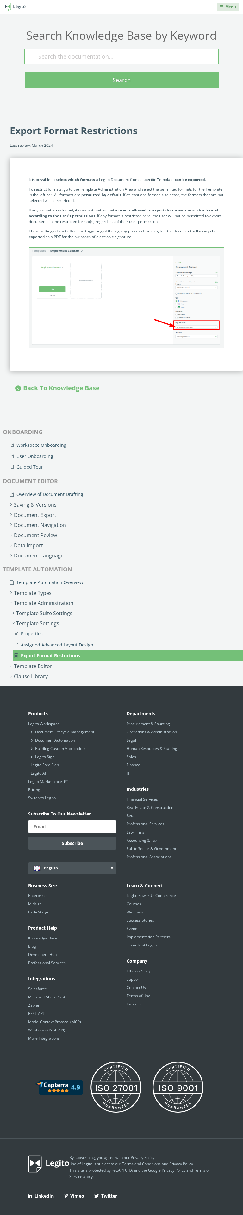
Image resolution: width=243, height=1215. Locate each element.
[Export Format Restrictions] (126, 297)
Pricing (34, 789)
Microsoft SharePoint (46, 997)
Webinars (135, 912)
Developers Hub (42, 954)
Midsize (35, 903)
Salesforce (37, 988)
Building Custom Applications (60, 748)
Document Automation (55, 740)
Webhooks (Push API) (46, 1030)
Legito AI (38, 773)
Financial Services (142, 799)
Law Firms (135, 832)
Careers (134, 1004)
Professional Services (145, 824)
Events (132, 928)
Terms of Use (138, 995)
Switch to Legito (42, 798)
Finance (133, 765)
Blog (32, 946)
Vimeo (77, 1196)
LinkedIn (44, 1196)
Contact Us (136, 987)
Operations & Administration (152, 732)
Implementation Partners (149, 936)
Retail (131, 815)
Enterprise (37, 895)
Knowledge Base (42, 938)
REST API (36, 1013)
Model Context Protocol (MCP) (54, 1021)
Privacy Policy (142, 1157)
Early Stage (38, 912)
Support (133, 979)
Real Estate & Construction (150, 807)
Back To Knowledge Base (61, 388)
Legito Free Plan (45, 765)
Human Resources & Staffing (152, 748)
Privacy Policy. (181, 1163)
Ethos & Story (138, 971)
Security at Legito (142, 945)
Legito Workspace (43, 723)
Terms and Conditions (141, 1163)
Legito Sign (44, 756)
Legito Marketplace (45, 781)
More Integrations (44, 1038)
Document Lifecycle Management (64, 732)
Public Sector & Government (151, 848)
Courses (134, 903)
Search (122, 80)
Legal (131, 740)
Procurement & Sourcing (148, 723)
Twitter (109, 1196)
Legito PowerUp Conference (151, 895)
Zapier (34, 1005)
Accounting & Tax (142, 840)
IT (128, 773)
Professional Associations (149, 857)
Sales (131, 756)
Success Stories (140, 920)
